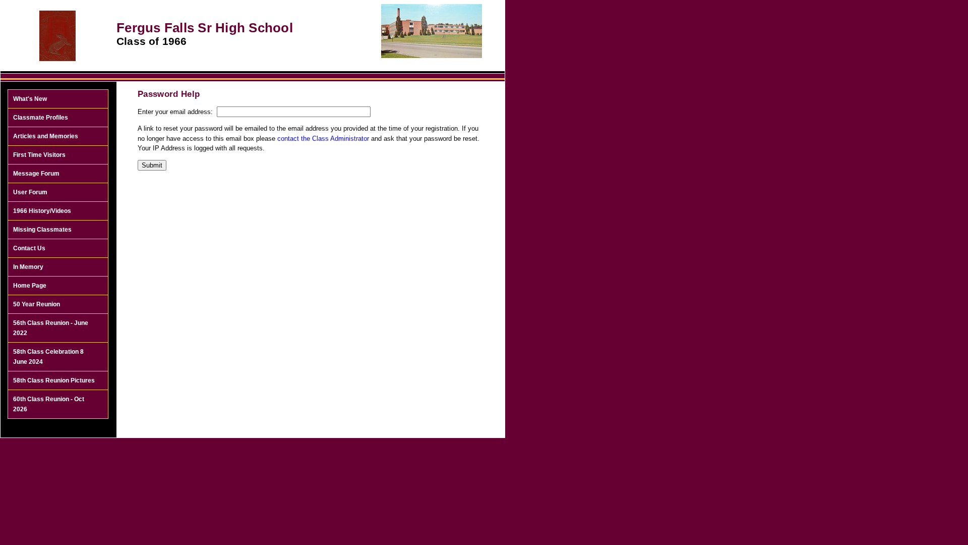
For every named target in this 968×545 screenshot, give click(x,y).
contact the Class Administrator (323, 138)
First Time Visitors (39, 154)
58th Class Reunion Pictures (54, 380)
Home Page (29, 285)
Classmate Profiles (40, 117)
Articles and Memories (45, 136)
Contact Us (29, 248)
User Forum (30, 192)
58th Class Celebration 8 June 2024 (48, 356)
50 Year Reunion (36, 304)
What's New (30, 98)
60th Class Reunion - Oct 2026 (48, 404)
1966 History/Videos (42, 210)
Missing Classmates (42, 229)
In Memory (28, 266)
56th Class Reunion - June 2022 (50, 328)
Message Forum (36, 173)
